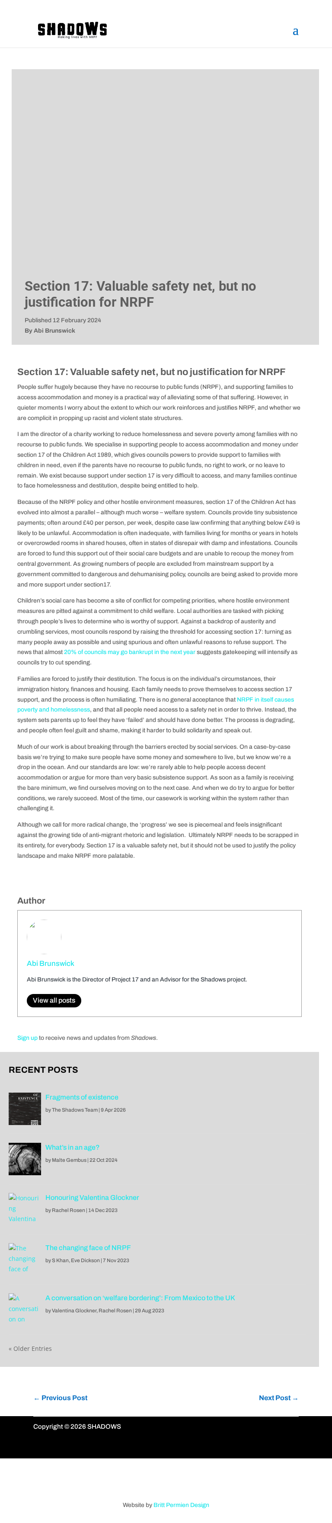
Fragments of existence (81, 1097)
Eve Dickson (85, 1260)
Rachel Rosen (68, 1210)
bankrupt (141, 652)
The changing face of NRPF (88, 1247)
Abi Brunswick (50, 963)
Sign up (27, 1038)
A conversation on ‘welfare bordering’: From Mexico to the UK (140, 1298)
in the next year (174, 652)
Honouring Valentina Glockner (92, 1197)
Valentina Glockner (74, 1311)
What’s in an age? (72, 1147)
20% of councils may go (96, 652)
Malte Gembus (69, 1160)
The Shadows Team (75, 1110)
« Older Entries (30, 1348)
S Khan (60, 1260)
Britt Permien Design (181, 1505)
